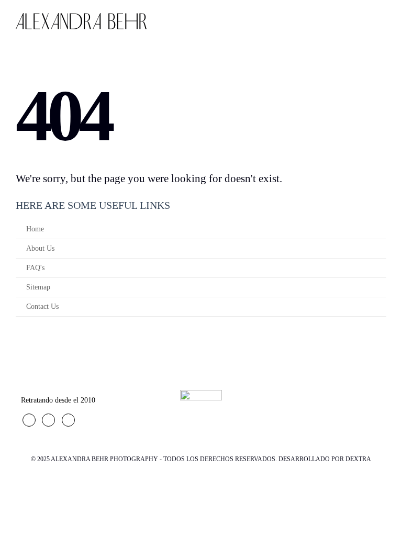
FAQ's (35, 268)
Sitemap (38, 287)
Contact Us (42, 306)
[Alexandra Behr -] (81, 21)
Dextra (358, 459)
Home (35, 229)
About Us (40, 248)
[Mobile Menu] (381, 21)
